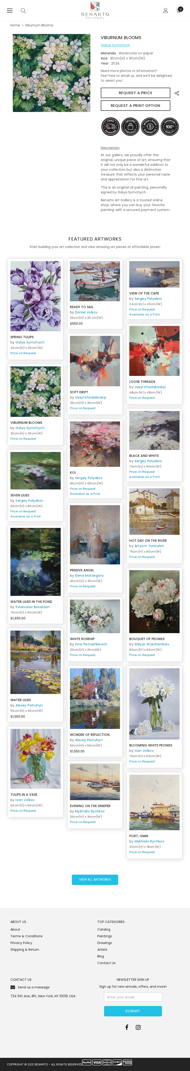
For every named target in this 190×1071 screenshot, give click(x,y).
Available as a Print (144, 314)
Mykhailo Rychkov (90, 811)
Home (15, 25)
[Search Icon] (23, 11)
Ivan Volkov (144, 750)
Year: (105, 63)
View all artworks (95, 879)
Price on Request (23, 353)
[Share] (175, 93)
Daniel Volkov (86, 312)
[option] (51, 73)
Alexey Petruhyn (29, 705)
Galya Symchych (115, 45)
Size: (104, 58)
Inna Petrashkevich (91, 644)
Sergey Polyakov (148, 298)
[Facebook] (126, 1027)
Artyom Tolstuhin (149, 546)
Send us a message (34, 987)
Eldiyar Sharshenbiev (152, 644)
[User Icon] (165, 10)
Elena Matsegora (89, 575)
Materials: (109, 53)
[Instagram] (138, 1027)
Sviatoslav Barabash (33, 607)
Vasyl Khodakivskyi (150, 387)
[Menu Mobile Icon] (10, 10)
